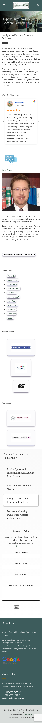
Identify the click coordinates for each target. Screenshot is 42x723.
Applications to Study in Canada (19, 487)
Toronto (11, 276)
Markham (12, 309)
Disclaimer (28, 715)
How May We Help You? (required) (21, 585)
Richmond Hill (14, 288)
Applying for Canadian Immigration (16, 456)
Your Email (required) (21, 563)
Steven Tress (6, 170)
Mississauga (13, 280)
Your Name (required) (21, 552)
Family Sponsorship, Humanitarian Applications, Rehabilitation (20, 473)
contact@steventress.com (21, 546)
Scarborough (13, 297)
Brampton (12, 284)
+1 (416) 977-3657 (10, 692)
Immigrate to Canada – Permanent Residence (18, 500)
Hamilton (12, 313)
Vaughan (11, 301)
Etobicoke (12, 292)
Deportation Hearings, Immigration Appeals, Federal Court (18, 515)
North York (12, 305)
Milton (10, 318)
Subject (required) (21, 574)
